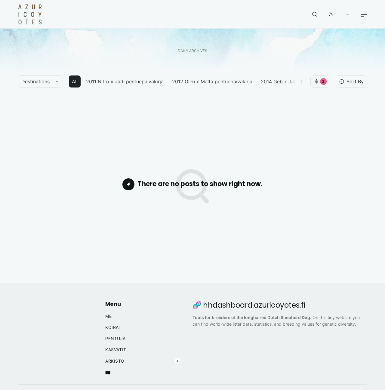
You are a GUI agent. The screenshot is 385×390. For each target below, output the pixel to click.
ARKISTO (115, 361)
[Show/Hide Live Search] (314, 14)
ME (108, 316)
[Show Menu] (364, 14)
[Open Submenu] (177, 361)
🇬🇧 (108, 372)
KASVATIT (115, 349)
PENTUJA (115, 338)
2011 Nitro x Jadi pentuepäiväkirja (125, 81)
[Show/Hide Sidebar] (347, 14)
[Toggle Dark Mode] (331, 14)
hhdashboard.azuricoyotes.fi (254, 305)
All (75, 81)
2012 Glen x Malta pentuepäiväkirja (212, 81)
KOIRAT (113, 327)
